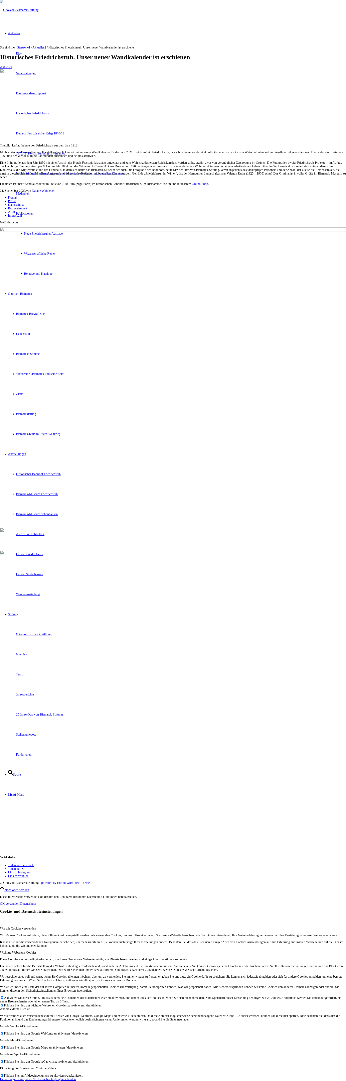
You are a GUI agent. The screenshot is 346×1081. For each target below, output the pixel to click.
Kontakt (13, 197)
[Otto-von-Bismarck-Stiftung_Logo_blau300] (19, 10)
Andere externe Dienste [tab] (15, 1009)
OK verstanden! (10, 903)
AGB (11, 212)
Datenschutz (16, 204)
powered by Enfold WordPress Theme (65, 882)
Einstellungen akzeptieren (16, 1079)
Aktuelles (6, 67)
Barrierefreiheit (17, 208)
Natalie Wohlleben (43, 190)
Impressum (15, 215)
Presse (12, 201)
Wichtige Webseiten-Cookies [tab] (18, 952)
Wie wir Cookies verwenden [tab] (18, 928)
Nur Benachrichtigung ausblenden (54, 1079)
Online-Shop (200, 184)
